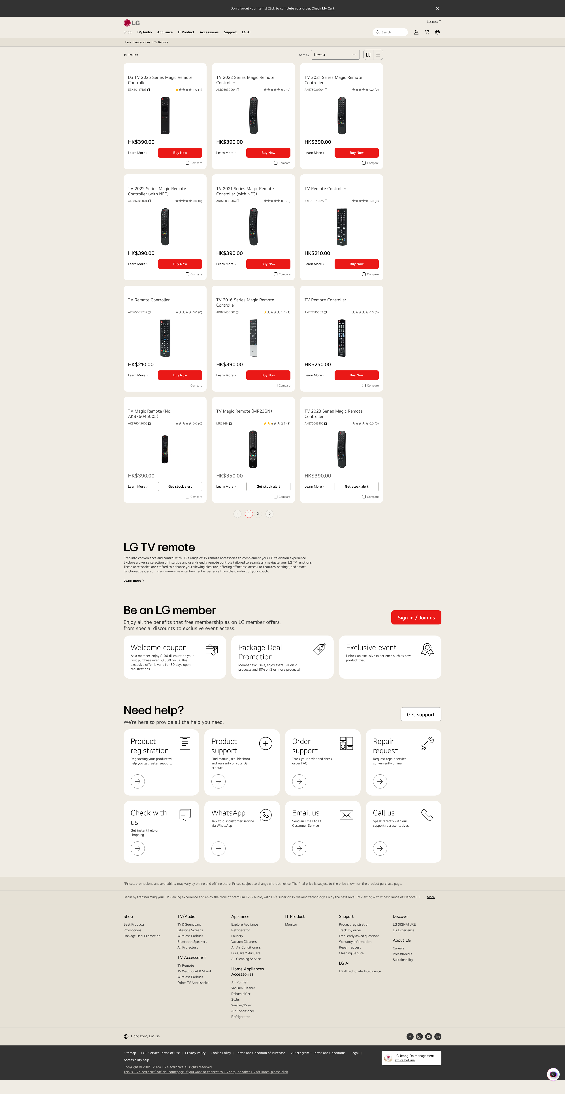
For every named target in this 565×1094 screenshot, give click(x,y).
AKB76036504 (227, 200)
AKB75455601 (227, 312)
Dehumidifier (240, 994)
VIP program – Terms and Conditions (318, 1053)
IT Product (186, 32)
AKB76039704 (316, 89)
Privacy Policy (195, 1053)
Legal (355, 1053)
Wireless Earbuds (190, 936)
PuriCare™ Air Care (245, 953)
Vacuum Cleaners (244, 941)
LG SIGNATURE (404, 924)
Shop (128, 32)
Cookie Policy (221, 1053)
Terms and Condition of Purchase (260, 1053)
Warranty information (355, 941)
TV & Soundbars (189, 924)
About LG (402, 940)
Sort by (304, 54)
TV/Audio (144, 32)
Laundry (237, 936)
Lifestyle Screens (190, 930)
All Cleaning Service (246, 959)
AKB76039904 (227, 89)
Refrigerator (240, 930)
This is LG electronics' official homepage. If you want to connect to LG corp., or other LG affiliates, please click (206, 1072)
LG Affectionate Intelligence (360, 971)
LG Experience (403, 930)
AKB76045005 (139, 423)
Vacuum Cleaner (243, 988)
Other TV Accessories (193, 983)
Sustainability (403, 960)
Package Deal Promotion (142, 936)
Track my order (350, 930)
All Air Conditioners (246, 947)
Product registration (354, 924)
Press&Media (402, 954)
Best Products (134, 924)
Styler (235, 999)
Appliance (165, 32)
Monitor (291, 924)
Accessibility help (136, 1060)
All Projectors (187, 947)
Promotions (132, 930)
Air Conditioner (242, 1011)
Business (432, 21)
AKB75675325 (316, 200)
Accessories (209, 32)
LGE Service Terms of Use (160, 1053)
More (431, 897)
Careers (399, 948)
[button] (390, 32)
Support (230, 32)
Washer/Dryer (241, 1005)
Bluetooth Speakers (192, 941)
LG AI (246, 32)
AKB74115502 (316, 312)
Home (127, 42)
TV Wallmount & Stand (194, 971)
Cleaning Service (351, 953)
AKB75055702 (139, 312)
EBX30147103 (139, 89)
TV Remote (185, 965)
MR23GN (224, 423)
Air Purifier (239, 982)
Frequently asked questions (359, 936)
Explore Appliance (244, 924)
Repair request (350, 947)
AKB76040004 (139, 200)
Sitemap (130, 1053)
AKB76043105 (316, 423)
